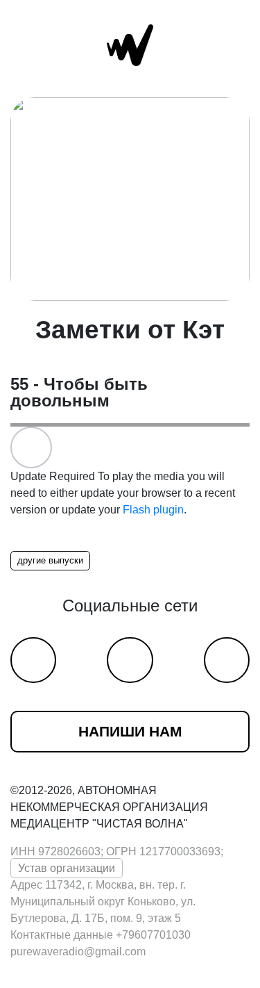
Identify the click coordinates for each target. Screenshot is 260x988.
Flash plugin (153, 510)
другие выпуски (50, 560)
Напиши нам (130, 731)
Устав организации (66, 868)
